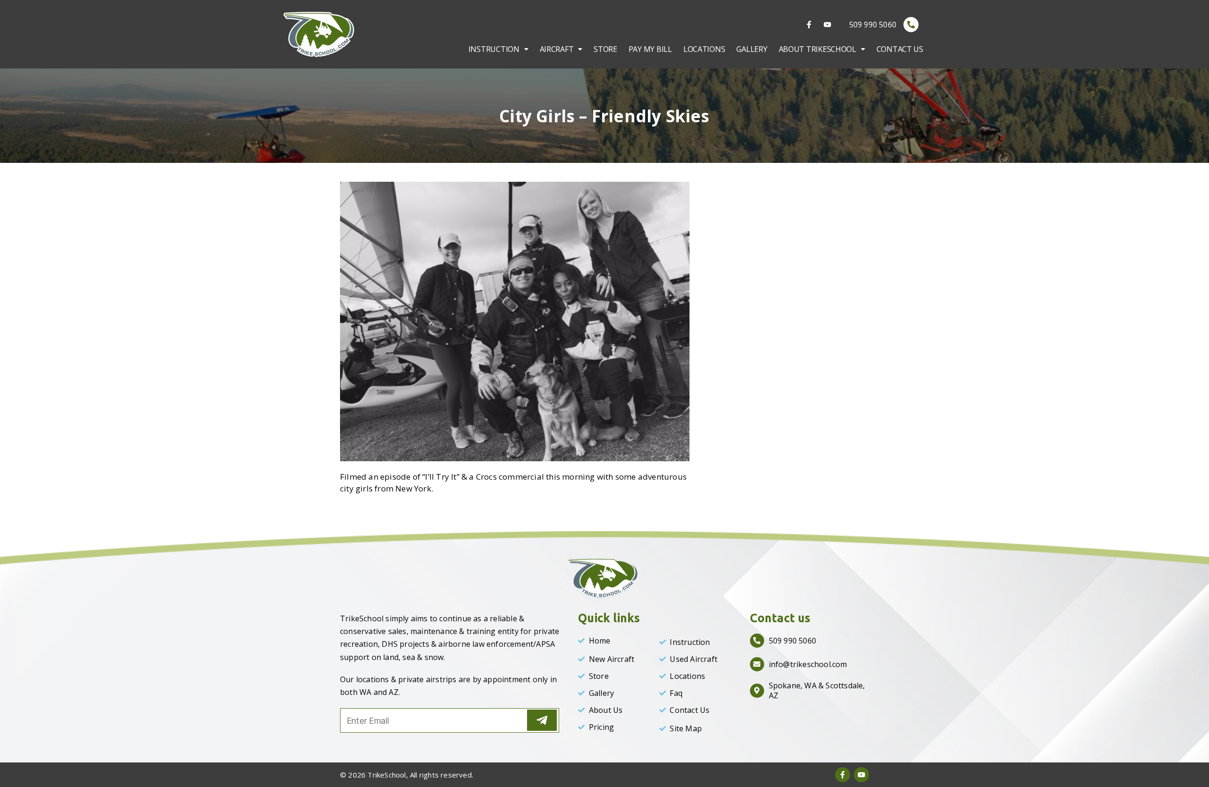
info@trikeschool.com (808, 664)
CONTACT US (900, 49)
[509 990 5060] (911, 24)
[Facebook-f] (809, 24)
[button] (498, 49)
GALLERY (751, 49)
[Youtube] (827, 24)
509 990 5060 (872, 24)
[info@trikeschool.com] (757, 664)
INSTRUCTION (493, 49)
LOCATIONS (704, 49)
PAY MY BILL (650, 49)
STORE (605, 49)
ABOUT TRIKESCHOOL (817, 49)
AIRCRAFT (557, 49)
